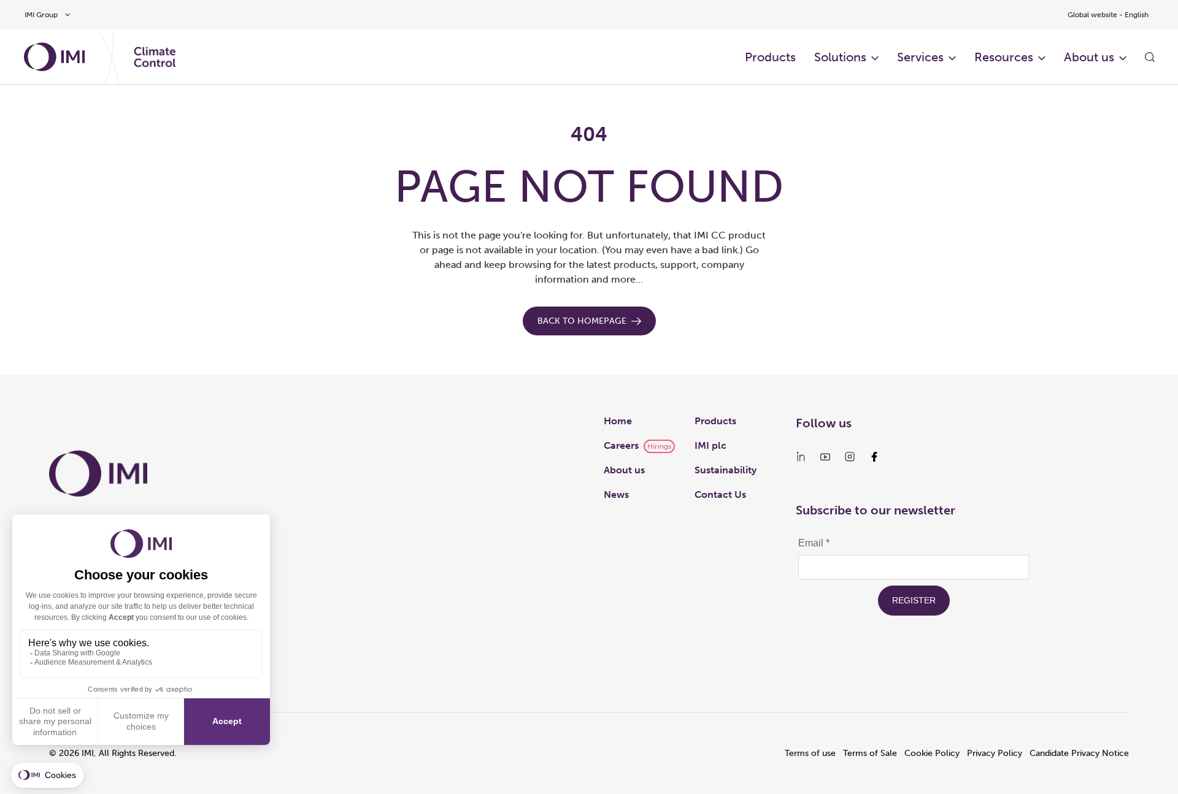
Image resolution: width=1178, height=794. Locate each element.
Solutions (840, 57)
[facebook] (874, 457)
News (616, 494)
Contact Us (720, 494)
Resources (1003, 57)
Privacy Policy (994, 753)
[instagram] (850, 457)
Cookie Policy (932, 753)
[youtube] (825, 457)
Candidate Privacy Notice (1079, 753)
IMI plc (710, 445)
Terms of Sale (870, 753)
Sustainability (725, 470)
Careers (621, 445)
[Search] (1150, 57)
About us (1089, 57)
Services (920, 57)
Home (618, 421)
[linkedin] (801, 457)
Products (770, 57)
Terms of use (810, 753)
